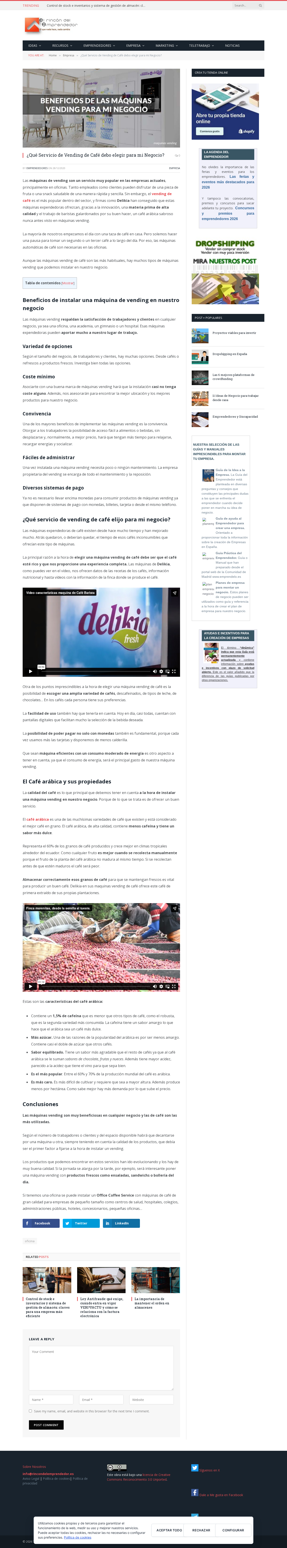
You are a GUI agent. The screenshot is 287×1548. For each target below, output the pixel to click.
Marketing (165, 45)
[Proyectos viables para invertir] (200, 336)
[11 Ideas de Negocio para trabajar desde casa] (200, 398)
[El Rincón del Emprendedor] (51, 25)
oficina (30, 1241)
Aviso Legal (31, 1478)
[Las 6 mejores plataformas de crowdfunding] (200, 377)
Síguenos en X (209, 1470)
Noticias (232, 45)
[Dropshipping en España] (200, 357)
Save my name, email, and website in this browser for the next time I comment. (92, 1411)
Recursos (60, 45)
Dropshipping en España (230, 354)
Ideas (32, 45)
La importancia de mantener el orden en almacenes (152, 1303)
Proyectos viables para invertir (234, 333)
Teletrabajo (199, 45)
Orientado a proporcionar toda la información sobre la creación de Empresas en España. (225, 533)
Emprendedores (97, 45)
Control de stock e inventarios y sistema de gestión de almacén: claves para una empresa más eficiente (97, 6)
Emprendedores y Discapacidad (235, 417)
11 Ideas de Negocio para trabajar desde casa (236, 398)
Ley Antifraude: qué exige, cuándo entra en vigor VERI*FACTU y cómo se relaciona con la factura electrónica (101, 1307)
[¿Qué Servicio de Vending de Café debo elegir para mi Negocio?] (101, 108)
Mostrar (68, 283)
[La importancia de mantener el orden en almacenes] (155, 1280)
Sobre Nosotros (34, 1466)
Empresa (133, 45)
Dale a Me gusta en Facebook (220, 1495)
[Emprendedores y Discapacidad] (200, 419)
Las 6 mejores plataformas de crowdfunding (233, 377)
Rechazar (201, 1530)
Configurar (233, 1530)
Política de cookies (56, 1478)
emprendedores (37, 168)
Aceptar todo (169, 1530)
